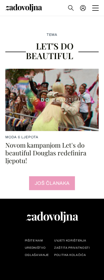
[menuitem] (83, 8)
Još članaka (52, 183)
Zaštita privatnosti (72, 247)
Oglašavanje (37, 255)
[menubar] (83, 8)
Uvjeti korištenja (70, 240)
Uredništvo (35, 247)
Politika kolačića (70, 255)
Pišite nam (34, 240)
